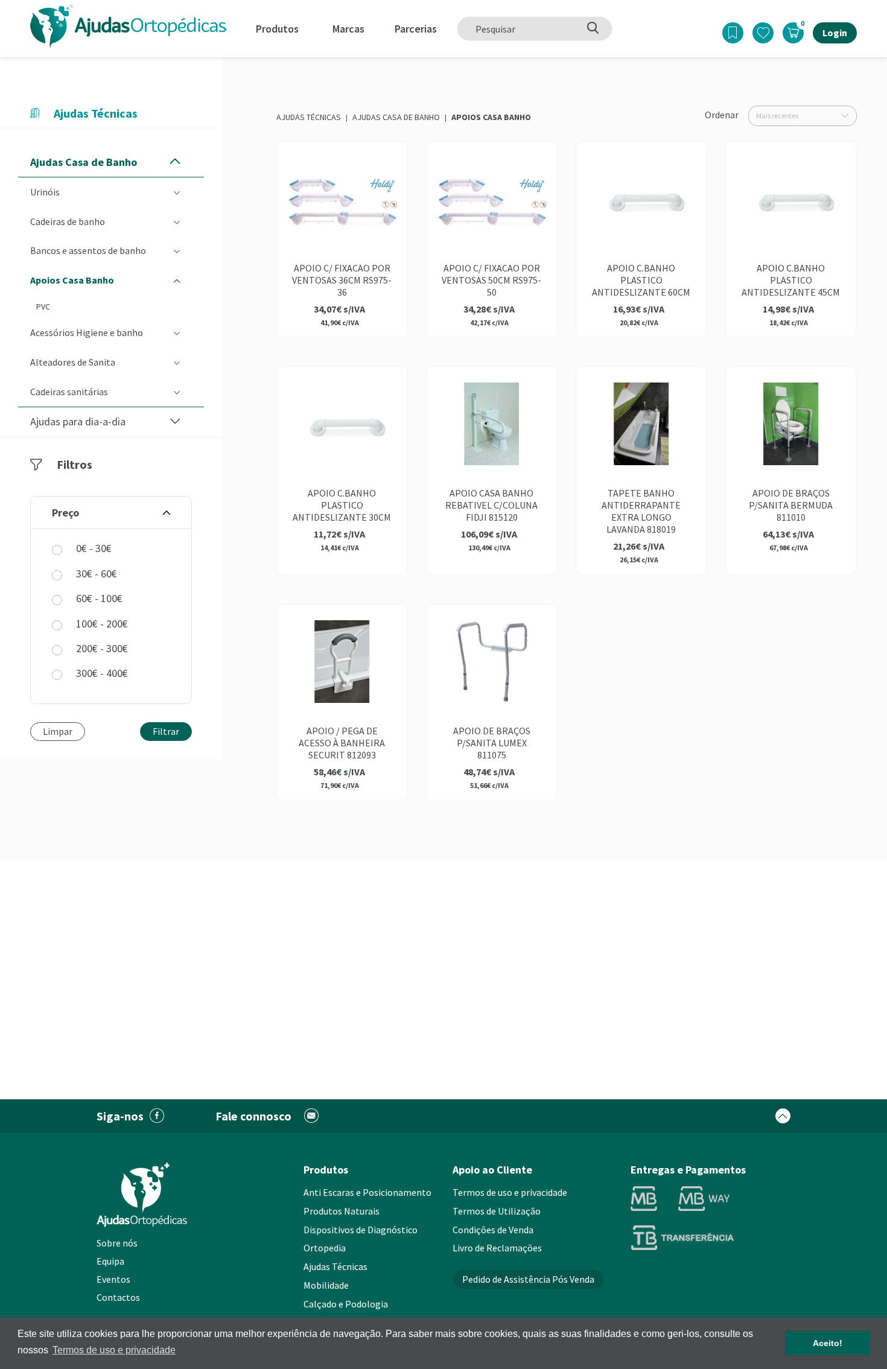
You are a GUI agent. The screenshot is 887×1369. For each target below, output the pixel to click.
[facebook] (157, 1115)
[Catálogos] (732, 32)
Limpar (57, 731)
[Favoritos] (763, 32)
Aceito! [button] (827, 1343)
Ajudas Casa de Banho (396, 117)
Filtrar (166, 731)
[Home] (128, 25)
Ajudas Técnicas (308, 117)
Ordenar (722, 115)
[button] (175, 162)
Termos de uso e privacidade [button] (114, 1350)
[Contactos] (311, 1115)
